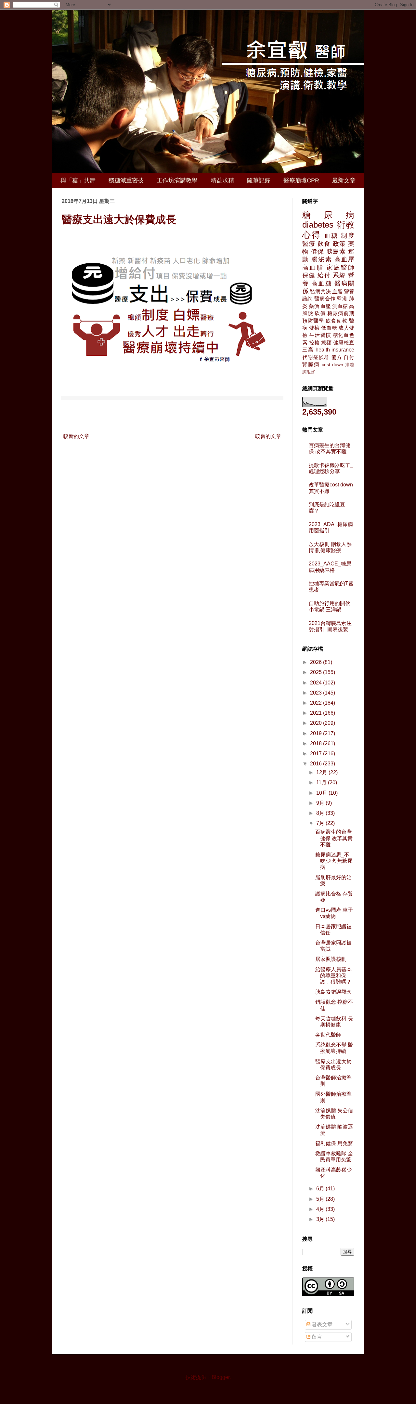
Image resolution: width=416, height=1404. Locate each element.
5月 (321, 1199)
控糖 (314, 342)
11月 (322, 782)
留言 (316, 1337)
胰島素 (336, 251)
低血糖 (329, 328)
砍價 (320, 313)
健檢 (314, 328)
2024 (316, 682)
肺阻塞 (308, 371)
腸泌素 (321, 259)
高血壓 (344, 259)
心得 (311, 234)
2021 (316, 713)
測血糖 (340, 306)
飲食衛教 (336, 321)
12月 (322, 772)
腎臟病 (311, 364)
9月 (321, 803)
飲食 (324, 243)
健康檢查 (343, 342)
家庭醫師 (340, 267)
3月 (321, 1219)
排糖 (349, 364)
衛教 (346, 224)
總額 (326, 342)
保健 (309, 275)
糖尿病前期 (340, 313)
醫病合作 (324, 298)
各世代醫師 (328, 1035)
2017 (316, 753)
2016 (316, 763)
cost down (332, 364)
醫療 (309, 243)
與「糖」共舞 (78, 180)
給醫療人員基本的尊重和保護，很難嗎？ (333, 976)
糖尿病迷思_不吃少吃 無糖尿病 (334, 861)
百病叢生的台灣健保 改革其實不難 (334, 838)
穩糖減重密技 (126, 180)
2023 (316, 692)
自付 (349, 357)
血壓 (325, 306)
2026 (316, 662)
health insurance (335, 349)
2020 (316, 723)
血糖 (331, 235)
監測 (342, 298)
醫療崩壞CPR (301, 180)
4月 (321, 1209)
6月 (321, 1188)
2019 (316, 733)
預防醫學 (313, 321)
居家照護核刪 (330, 959)
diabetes (317, 224)
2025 (316, 672)
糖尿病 (328, 214)
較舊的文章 (268, 436)
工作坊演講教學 (177, 180)
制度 (347, 235)
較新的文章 (76, 436)
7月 (321, 823)
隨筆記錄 (258, 180)
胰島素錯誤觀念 (333, 992)
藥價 (314, 306)
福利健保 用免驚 (334, 1143)
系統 (339, 275)
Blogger (220, 1377)
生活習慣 (320, 335)
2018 (316, 743)
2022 (316, 703)
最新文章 (344, 180)
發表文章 (321, 1324)
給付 (324, 275)
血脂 (337, 291)
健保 (317, 251)
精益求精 (222, 180)
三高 (308, 349)
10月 (322, 793)
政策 (339, 243)
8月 (321, 813)
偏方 (336, 357)
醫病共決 (320, 291)
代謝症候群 (316, 357)
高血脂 (313, 267)
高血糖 (321, 283)
